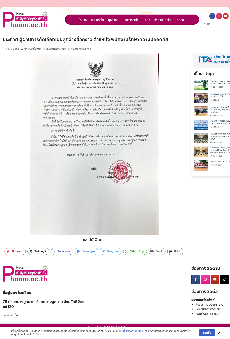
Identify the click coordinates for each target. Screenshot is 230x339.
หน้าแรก (82, 20)
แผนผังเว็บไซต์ (11, 315)
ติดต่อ (180, 20)
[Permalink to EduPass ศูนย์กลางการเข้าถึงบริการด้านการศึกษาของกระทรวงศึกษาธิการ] (201, 85)
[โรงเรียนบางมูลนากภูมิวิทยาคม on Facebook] (212, 16)
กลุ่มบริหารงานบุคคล (81, 49)
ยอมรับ (207, 333)
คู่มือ (147, 20)
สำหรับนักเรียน (163, 20)
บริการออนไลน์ (132, 20)
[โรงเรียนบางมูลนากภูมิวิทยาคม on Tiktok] (224, 279)
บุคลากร (113, 20)
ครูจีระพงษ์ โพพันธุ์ (32, 49)
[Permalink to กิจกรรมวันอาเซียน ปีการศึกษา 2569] (201, 165)
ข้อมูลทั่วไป (97, 20)
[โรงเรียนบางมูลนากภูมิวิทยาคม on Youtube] (226, 16)
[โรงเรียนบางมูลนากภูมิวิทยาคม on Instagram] (219, 16)
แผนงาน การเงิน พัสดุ (56, 49)
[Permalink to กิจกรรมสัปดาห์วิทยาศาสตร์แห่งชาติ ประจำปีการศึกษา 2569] (201, 98)
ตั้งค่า (38, 334)
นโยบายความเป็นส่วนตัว (135, 331)
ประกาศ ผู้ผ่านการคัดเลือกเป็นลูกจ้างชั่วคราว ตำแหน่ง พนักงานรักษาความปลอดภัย (85, 39)
